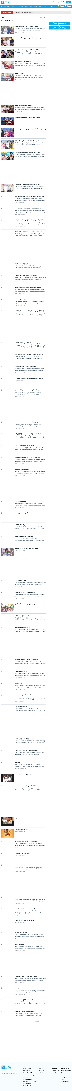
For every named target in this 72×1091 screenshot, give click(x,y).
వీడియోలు (52, 6)
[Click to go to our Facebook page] (58, 6)
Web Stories (64, 1075)
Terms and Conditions (44, 1075)
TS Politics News (27, 1090)
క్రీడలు (31, 6)
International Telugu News (29, 1081)
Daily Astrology (65, 1068)
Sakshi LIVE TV (55, 1070)
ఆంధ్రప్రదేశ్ (14, 6)
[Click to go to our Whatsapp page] (61, 6)
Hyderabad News (27, 1079)
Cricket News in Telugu (28, 1075)
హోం (5, 6)
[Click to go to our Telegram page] (14, 1073)
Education (54, 1068)
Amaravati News (27, 1070)
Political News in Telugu (29, 1086)
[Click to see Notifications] (59, 2)
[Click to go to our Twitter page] (63, 6)
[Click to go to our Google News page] (70, 6)
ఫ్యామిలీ (40, 6)
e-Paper (54, 1077)
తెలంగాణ (21, 6)
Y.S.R (62, 1079)
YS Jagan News (65, 1081)
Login (68, 2)
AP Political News (27, 1068)
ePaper (54, 2)
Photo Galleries (27, 1083)
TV (63, 2)
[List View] (44, 18)
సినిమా (26, 6)
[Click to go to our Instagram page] (65, 6)
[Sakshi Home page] (5, 2)
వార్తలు (8, 6)
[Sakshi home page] (6, 1067)
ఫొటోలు (46, 6)
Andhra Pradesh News (28, 1073)
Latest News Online (66, 1070)
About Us (41, 1068)
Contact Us (41, 1070)
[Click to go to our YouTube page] (68, 6)
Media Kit (41, 1073)
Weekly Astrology (65, 1077)
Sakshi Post (54, 1075)
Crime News (26, 1077)
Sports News (26, 1088)
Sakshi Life (54, 1073)
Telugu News (64, 1073)
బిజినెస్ (35, 6)
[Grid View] (41, 18)
